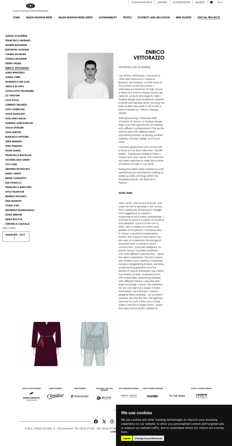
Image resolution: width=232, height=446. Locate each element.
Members (200, 2)
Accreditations (181, 2)
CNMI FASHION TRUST (141, 2)
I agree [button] (127, 438)
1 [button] (113, 409)
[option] (31, 394)
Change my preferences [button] (148, 438)
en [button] (219, 2)
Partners (162, 2)
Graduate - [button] (15, 234)
